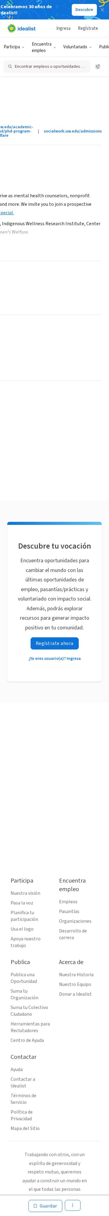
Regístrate (88, 28)
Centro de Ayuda (27, 1040)
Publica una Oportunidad (24, 978)
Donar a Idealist (75, 994)
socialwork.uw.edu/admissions (73, 131)
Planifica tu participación (24, 916)
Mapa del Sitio (25, 1128)
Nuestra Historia (76, 974)
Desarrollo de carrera (73, 934)
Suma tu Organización (24, 994)
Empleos (68, 901)
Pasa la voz (22, 903)
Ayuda (17, 1069)
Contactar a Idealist (23, 1082)
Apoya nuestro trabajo (26, 942)
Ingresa (63, 28)
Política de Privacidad (22, 1115)
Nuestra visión (25, 893)
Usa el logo (22, 929)
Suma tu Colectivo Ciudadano (29, 1011)
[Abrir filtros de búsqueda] (97, 66)
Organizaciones (75, 921)
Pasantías (69, 911)
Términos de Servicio (23, 1099)
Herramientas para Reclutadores (30, 1027)
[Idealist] (21, 28)
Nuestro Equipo (75, 984)
